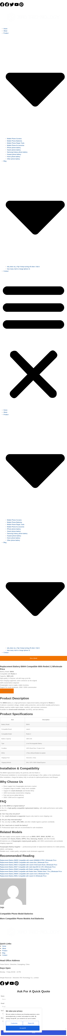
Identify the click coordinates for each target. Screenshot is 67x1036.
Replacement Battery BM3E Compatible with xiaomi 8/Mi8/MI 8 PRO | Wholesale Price (28, 860)
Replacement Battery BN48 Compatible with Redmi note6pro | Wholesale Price (25, 869)
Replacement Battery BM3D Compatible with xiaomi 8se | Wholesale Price (24, 862)
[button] (33, 340)
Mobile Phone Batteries (14, 141)
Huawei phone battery (14, 154)
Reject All (31, 1023)
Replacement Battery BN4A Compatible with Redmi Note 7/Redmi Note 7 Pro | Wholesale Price (31, 871)
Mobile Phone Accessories (15, 145)
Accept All (23, 1028)
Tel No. (3, 1010)
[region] (22, 1020)
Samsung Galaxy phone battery (17, 152)
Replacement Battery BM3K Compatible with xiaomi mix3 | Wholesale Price (24, 874)
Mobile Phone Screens (14, 138)
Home (5, 29)
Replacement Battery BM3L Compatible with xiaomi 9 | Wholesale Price (23, 876)
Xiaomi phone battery (14, 150)
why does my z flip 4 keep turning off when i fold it (23, 266)
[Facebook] (2, 4)
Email (2, 1003)
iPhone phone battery (14, 147)
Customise (14, 1023)
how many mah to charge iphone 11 (18, 269)
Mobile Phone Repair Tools (15, 143)
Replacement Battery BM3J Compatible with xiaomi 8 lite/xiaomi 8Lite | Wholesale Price (28, 865)
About (5, 31)
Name (2, 996)
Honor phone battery (13, 156)
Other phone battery (13, 159)
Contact (6, 271)
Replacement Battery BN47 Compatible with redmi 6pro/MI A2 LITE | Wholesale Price (27, 867)
